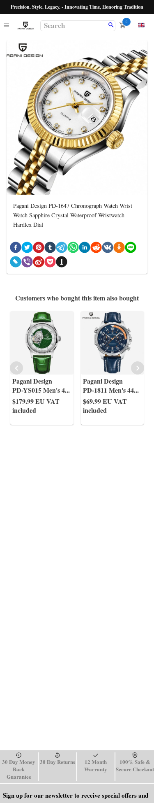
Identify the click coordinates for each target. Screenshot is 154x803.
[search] (111, 25)
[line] (130, 249)
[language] (141, 25)
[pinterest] (38, 249)
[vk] (107, 249)
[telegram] (61, 249)
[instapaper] (61, 263)
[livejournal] (15, 263)
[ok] (119, 249)
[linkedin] (84, 249)
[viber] (27, 263)
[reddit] (96, 249)
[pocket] (50, 263)
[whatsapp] (73, 249)
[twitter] (27, 249)
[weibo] (38, 263)
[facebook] (15, 249)
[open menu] (6, 26)
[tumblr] (50, 249)
